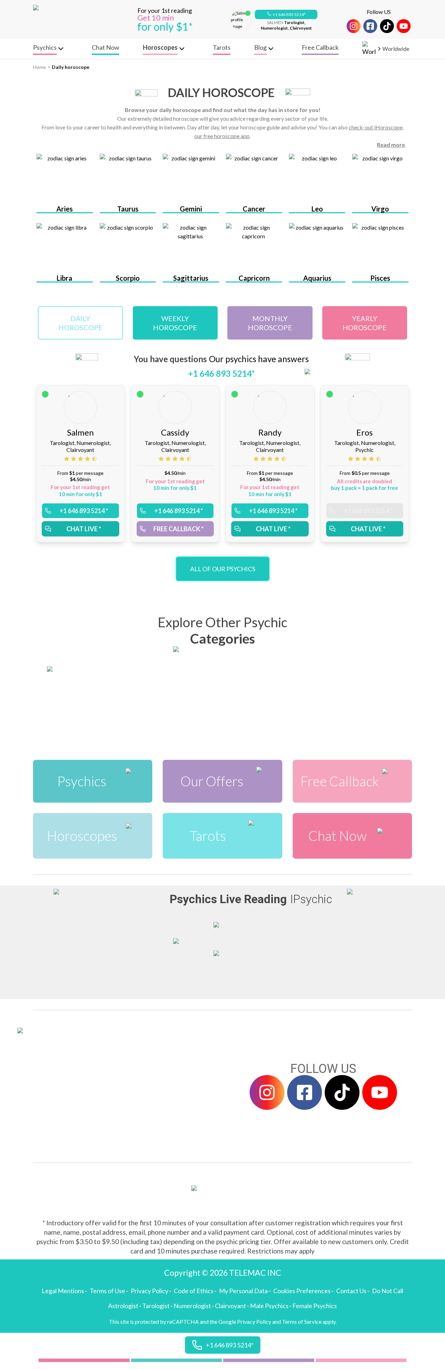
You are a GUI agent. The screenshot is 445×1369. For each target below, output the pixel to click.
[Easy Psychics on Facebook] (370, 26)
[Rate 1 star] (67, 458)
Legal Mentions (63, 1291)
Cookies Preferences (302, 1291)
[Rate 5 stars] (94, 458)
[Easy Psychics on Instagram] (354, 26)
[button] (286, 14)
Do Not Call (387, 1291)
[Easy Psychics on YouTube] (404, 26)
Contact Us (351, 1291)
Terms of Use (107, 1291)
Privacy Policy (149, 1291)
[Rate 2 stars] (74, 458)
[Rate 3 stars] (81, 458)
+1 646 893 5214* (289, 14)
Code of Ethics (193, 1291)
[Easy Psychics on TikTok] (387, 26)
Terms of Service (302, 1321)
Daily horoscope (70, 67)
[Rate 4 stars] (88, 458)
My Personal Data (243, 1291)
